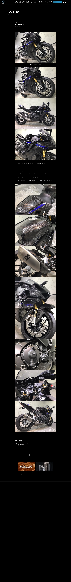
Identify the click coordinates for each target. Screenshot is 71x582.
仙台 (52, 560)
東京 (56, 564)
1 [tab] (30, 64)
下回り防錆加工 (29, 575)
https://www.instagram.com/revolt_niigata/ (22, 443)
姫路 (56, 571)
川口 (56, 563)
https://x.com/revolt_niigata (19, 441)
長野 (56, 567)
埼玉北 (52, 563)
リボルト (35, 564)
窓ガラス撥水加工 (29, 573)
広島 (52, 572)
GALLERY (45, 557)
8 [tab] (36, 64)
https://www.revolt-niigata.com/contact (25, 445)
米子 (60, 571)
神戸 (52, 571)
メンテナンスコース (29, 567)
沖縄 (60, 575)
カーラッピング (29, 572)
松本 (60, 567)
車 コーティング (29, 559)
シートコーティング (29, 570)
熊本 (52, 575)
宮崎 (56, 575)
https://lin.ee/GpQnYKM (19, 444)
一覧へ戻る (35, 454)
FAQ (43, 563)
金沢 (56, 568)
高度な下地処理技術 (36, 559)
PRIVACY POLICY (46, 573)
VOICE (44, 560)
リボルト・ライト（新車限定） (37, 567)
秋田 (60, 559)
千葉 (60, 563)
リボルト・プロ (35, 562)
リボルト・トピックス (36, 574)
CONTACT (45, 570)
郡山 (56, 560)
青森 (56, 559)
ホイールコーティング (29, 564)
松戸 (52, 564)
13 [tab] (40, 64)
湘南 (52, 567)
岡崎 (60, 568)
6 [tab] (34, 64)
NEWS (44, 566)
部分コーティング (29, 562)
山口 (56, 572)
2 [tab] (31, 64)
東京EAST (61, 564)
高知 (60, 572)
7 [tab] (35, 64)
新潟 (60, 560)
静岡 (52, 568)
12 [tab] (39, 64)
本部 (52, 559)
